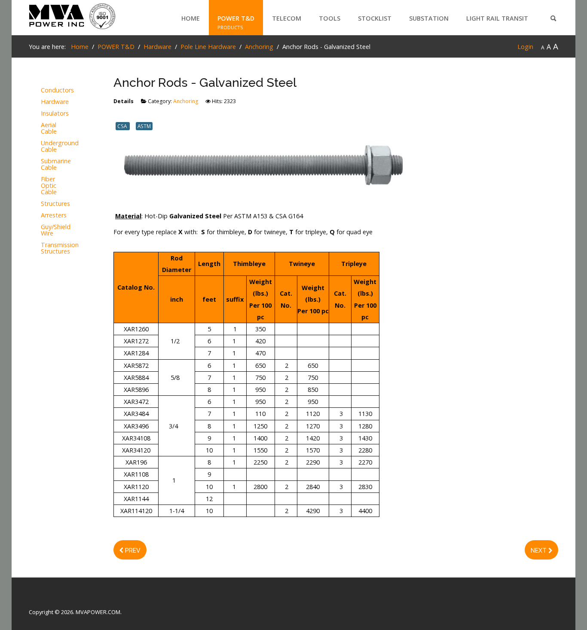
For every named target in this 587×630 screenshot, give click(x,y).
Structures (54, 204)
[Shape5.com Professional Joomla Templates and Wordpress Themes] (47, 598)
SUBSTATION (429, 18)
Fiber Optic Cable (49, 186)
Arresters (54, 215)
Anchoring (185, 101)
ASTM (144, 125)
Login (525, 47)
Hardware (54, 102)
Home (190, 18)
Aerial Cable (49, 128)
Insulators (54, 113)
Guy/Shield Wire (54, 230)
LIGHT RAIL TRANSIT (497, 18)
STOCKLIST (374, 18)
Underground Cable (54, 146)
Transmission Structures (54, 248)
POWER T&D (235, 18)
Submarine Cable (54, 164)
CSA (122, 125)
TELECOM (286, 18)
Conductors (54, 90)
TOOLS (329, 18)
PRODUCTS (230, 27)
